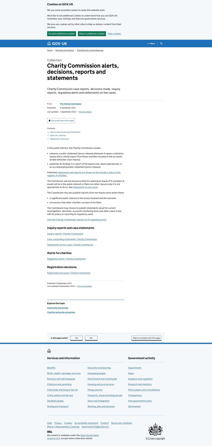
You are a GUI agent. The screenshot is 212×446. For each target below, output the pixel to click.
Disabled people (55, 400)
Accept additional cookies (62, 33)
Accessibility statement (86, 423)
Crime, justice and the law (60, 395)
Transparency (135, 395)
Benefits (51, 367)
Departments (134, 367)
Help (49, 423)
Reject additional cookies (92, 33)
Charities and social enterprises (90, 50)
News (131, 373)
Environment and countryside (102, 378)
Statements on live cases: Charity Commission (70, 244)
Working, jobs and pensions (101, 406)
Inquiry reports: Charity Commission (65, 233)
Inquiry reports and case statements (65, 132)
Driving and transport (57, 406)
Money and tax (95, 389)
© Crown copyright (155, 438)
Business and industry (64, 50)
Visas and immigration (98, 400)
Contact (104, 423)
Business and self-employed (61, 378)
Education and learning (99, 367)
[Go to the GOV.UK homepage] (57, 43)
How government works (140, 400)
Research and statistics (140, 384)
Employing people (97, 373)
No (93, 338)
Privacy (58, 423)
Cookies (68, 423)
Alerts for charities (58, 135)
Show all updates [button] (85, 286)
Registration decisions (59, 139)
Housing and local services (101, 384)
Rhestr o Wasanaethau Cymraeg (63, 426)
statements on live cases (85, 187)
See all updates (85, 112)
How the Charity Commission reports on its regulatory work (76, 219)
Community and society (57, 308)
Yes (79, 338)
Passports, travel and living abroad (105, 395)
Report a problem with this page (146, 338)
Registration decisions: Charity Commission (68, 273)
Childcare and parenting (59, 384)
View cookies (114, 33)
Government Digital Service (95, 426)
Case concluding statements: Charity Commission (72, 239)
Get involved (134, 406)
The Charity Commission (70, 104)
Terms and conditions (121, 423)
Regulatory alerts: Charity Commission (66, 258)
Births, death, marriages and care (64, 373)
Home (49, 50)
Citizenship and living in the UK (62, 389)
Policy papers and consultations (144, 389)
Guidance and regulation (140, 378)
